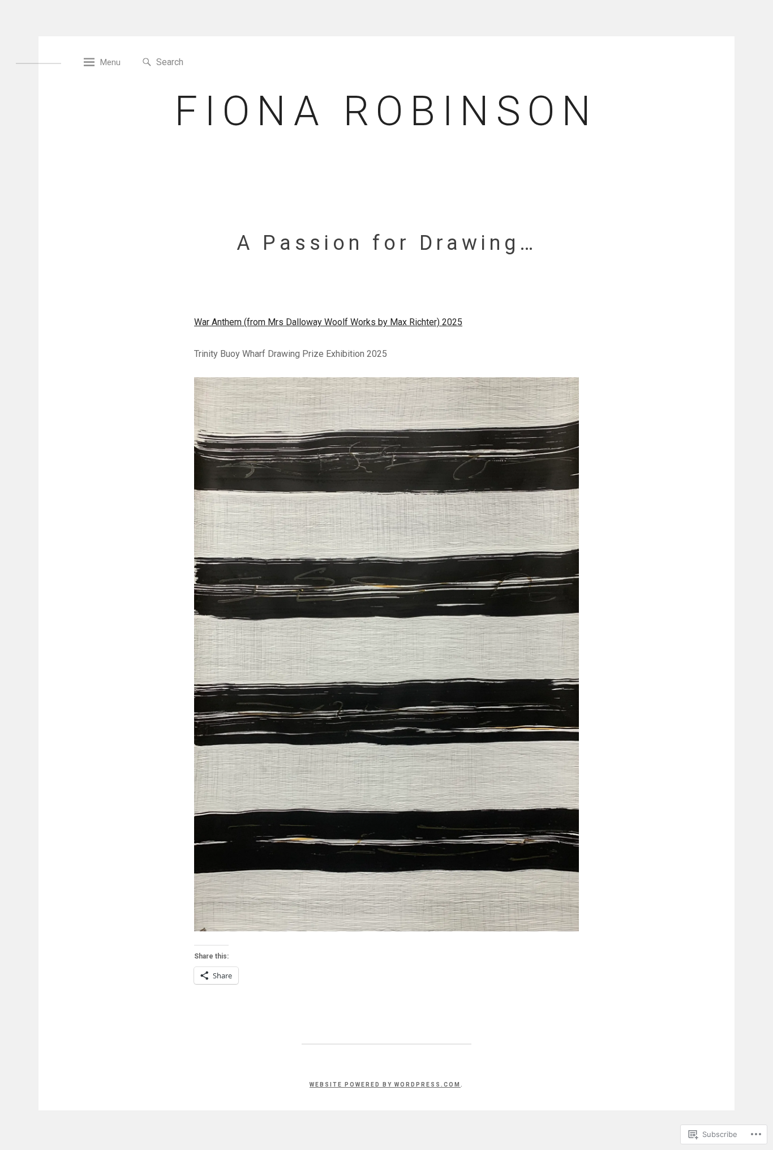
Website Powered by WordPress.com (385, 1084)
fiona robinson (386, 111)
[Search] (146, 62)
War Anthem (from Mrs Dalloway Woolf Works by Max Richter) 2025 (328, 322)
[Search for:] (207, 61)
